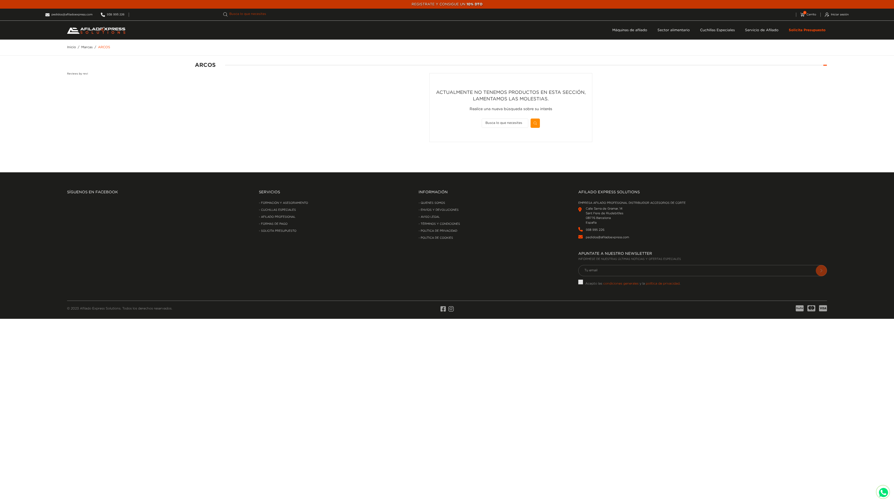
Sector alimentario (673, 30)
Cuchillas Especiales (717, 30)
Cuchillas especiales (278, 210)
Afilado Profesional (277, 217)
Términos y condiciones (440, 224)
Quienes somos (432, 203)
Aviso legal (430, 217)
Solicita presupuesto (278, 231)
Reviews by (77, 74)
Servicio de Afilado (762, 30)
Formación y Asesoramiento (284, 203)
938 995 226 (595, 230)
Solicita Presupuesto (807, 30)
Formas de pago (274, 224)
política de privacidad (663, 283)
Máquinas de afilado (629, 30)
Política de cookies (436, 238)
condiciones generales (621, 283)
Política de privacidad (438, 231)
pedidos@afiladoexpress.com (607, 237)
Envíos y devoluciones (439, 210)
